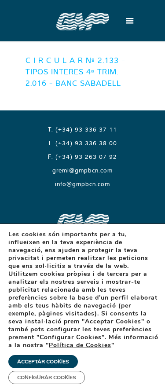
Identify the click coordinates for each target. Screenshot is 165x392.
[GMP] (82, 21)
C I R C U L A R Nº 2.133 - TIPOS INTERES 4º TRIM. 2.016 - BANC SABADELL (75, 71)
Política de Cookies (80, 345)
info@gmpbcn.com (82, 184)
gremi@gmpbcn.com (82, 170)
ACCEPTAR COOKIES (43, 361)
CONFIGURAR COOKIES (46, 377)
